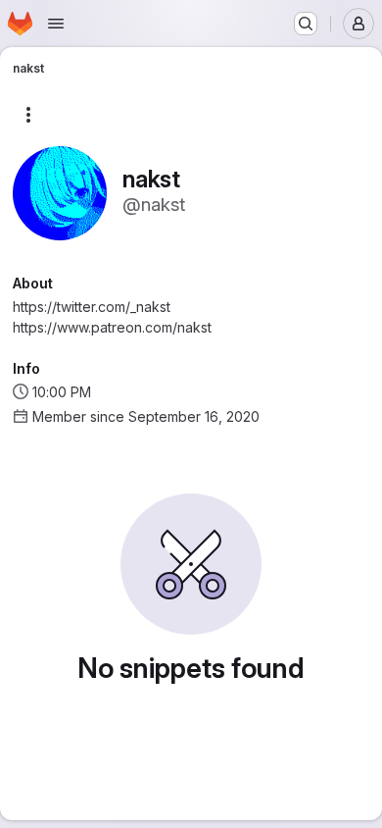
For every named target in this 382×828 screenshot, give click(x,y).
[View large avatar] (60, 191)
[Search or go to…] (305, 23)
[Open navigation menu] (56, 23)
